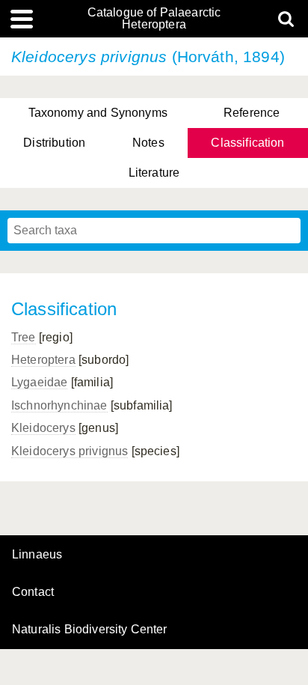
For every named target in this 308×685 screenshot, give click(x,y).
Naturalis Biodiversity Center (89, 630)
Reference (252, 112)
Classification (247, 142)
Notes (148, 142)
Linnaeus (37, 555)
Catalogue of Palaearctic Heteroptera (154, 19)
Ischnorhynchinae (59, 405)
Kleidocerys (43, 427)
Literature (154, 172)
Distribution (54, 142)
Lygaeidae (39, 382)
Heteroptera (43, 359)
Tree (23, 337)
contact (33, 591)
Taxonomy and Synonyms (97, 112)
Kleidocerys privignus (69, 451)
